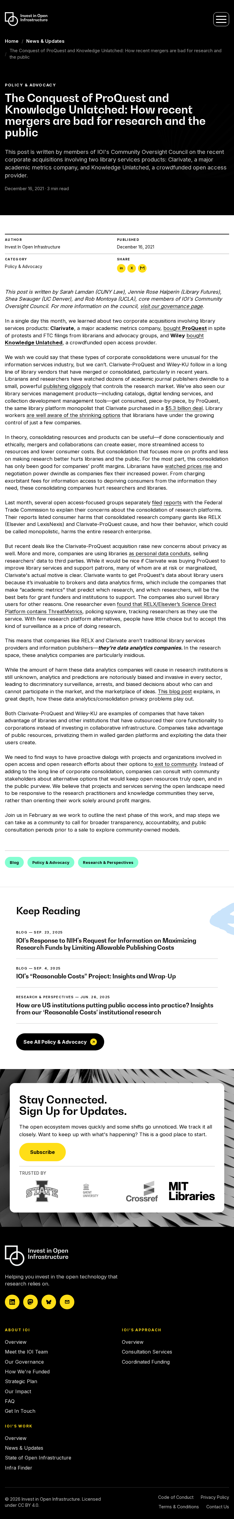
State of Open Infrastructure (38, 1458)
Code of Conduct (175, 1497)
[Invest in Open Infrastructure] (58, 1255)
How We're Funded (27, 1372)
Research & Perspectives (108, 862)
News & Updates (45, 41)
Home (12, 41)
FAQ (10, 1401)
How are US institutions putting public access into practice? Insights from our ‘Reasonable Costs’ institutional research (114, 1009)
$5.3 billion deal (184, 408)
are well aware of (48, 415)
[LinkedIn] (12, 1302)
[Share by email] (142, 268)
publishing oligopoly (67, 386)
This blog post (175, 691)
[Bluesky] (48, 1302)
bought (185, 328)
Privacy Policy (215, 1497)
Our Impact (18, 1391)
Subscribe (42, 1152)
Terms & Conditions (178, 1506)
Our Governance (24, 1362)
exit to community (176, 764)
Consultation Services (147, 1352)
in (121, 268)
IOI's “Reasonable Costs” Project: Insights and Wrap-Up (96, 976)
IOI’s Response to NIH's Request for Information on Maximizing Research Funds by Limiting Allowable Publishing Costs (106, 944)
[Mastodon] (30, 1302)
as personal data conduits (159, 553)
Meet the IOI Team (26, 1352)
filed (157, 502)
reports (173, 502)
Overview (16, 1342)
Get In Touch (20, 1411)
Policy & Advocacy (23, 266)
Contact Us (217, 1506)
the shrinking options (95, 415)
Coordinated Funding (146, 1362)
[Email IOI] (67, 1302)
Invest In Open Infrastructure (32, 247)
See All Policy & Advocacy (55, 1042)
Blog (14, 862)
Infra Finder (18, 1468)
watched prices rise (188, 466)
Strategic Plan (21, 1381)
